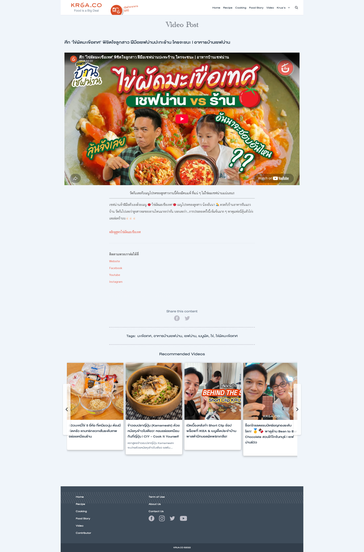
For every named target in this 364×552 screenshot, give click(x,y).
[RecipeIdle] (124, 9)
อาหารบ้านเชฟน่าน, (169, 336)
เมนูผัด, (204, 336)
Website (114, 261)
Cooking (81, 511)
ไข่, (213, 336)
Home (80, 496)
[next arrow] (297, 409)
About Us (155, 504)
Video (79, 525)
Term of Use (157, 496)
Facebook (115, 268)
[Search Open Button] (296, 7)
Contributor (83, 533)
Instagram (115, 282)
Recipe (80, 504)
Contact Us (156, 511)
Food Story (83, 518)
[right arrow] (67, 409)
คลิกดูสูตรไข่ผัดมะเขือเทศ (125, 232)
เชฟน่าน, (191, 336)
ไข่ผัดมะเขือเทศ (227, 336)
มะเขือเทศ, (145, 336)
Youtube (114, 275)
